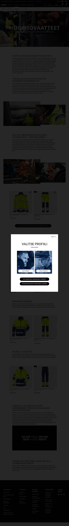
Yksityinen (25, 271)
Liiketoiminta (43, 271)
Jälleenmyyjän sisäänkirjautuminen (34, 279)
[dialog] (34, 263)
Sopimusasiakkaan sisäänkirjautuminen (34, 283)
